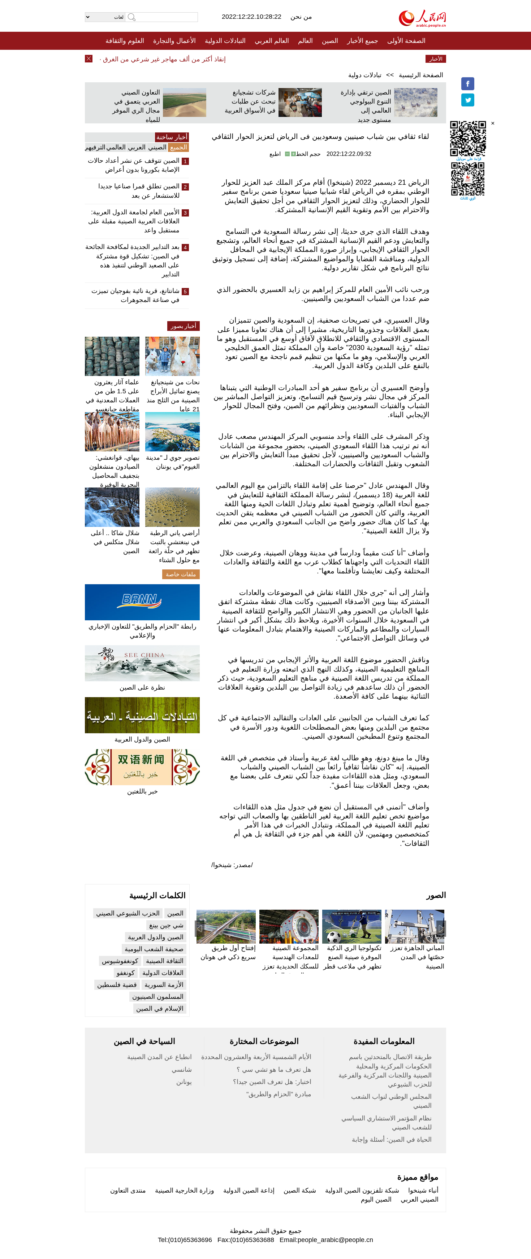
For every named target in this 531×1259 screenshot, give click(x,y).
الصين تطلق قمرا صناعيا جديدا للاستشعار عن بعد (139, 191)
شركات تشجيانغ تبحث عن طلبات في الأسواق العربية (250, 101)
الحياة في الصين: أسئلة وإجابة (392, 1139)
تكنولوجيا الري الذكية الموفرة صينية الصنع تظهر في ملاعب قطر (352, 957)
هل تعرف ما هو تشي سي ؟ (274, 1069)
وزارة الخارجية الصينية (184, 1190)
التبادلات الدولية (225, 40)
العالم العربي (272, 40)
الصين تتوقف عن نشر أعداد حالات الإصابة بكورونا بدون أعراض (134, 165)
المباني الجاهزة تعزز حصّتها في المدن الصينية (417, 957)
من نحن (301, 16)
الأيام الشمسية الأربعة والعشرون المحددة (256, 1057)
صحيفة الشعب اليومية (154, 949)
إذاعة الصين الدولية (249, 1190)
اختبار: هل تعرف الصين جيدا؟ (272, 1081)
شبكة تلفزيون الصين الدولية (362, 1190)
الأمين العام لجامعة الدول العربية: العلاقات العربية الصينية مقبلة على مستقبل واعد (134, 221)
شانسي (182, 1069)
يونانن (184, 1081)
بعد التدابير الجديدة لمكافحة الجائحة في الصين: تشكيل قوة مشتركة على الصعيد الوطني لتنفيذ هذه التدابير (132, 260)
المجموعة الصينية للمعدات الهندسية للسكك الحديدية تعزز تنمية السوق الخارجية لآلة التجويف (290, 966)
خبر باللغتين (142, 791)
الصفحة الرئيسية (421, 75)
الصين (330, 40)
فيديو (234, 58)
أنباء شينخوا (423, 1190)
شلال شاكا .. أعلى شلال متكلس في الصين (115, 542)
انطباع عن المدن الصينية (159, 1057)
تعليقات (260, 58)
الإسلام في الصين (160, 1008)
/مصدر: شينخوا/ (232, 865)
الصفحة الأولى (406, 40)
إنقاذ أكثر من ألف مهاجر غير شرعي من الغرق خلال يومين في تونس (147, 59)
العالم (305, 40)
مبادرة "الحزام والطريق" (278, 1094)
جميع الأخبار (362, 40)
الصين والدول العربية (142, 739)
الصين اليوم (376, 1199)
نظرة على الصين (142, 687)
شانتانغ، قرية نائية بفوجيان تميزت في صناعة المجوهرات (135, 295)
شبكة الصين (300, 1190)
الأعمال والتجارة (174, 40)
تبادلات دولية (364, 75)
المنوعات (291, 58)
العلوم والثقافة (124, 40)
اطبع (275, 154)
